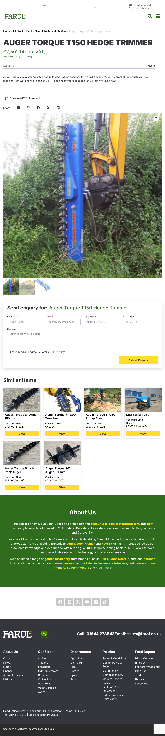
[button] (28, 107)
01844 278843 (101, 633)
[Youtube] (87, 602)
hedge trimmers (78, 567)
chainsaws (119, 563)
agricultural (99, 523)
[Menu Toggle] (44, 4)
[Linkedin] (96, 602)
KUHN (106, 543)
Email (48, 317)
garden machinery (57, 559)
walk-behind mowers (96, 563)
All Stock (18, 31)
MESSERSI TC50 (137, 414)
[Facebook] (60, 602)
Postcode (127, 317)
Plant (29, 31)
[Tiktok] (105, 602)
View (22, 433)
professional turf (127, 523)
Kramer (89, 543)
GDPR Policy (57, 352)
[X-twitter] (78, 602)
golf (111, 523)
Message (11, 329)
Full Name (12, 317)
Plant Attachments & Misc (50, 31)
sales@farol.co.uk (144, 633)
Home (6, 31)
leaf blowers (137, 563)
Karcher (149, 559)
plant (150, 523)
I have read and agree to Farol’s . (37, 352)
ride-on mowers (63, 563)
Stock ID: (9, 65)
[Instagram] (69, 602)
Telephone (90, 317)
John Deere (75, 543)
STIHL (104, 559)
